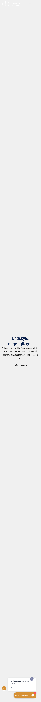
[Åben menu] (36, 3)
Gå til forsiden (20, 365)
